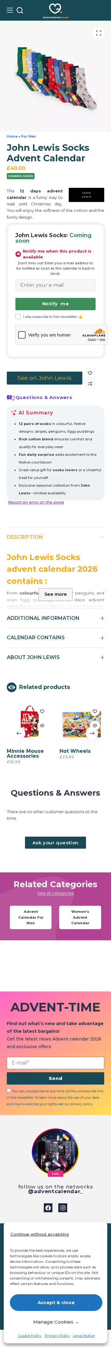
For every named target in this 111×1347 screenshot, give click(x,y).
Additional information (43, 618)
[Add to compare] (90, 383)
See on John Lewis (44, 377)
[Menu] (10, 10)
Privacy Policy (57, 1335)
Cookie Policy (30, 1335)
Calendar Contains (36, 638)
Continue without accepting (39, 1234)
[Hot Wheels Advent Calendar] (81, 724)
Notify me (55, 304)
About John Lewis (33, 657)
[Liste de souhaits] (91, 10)
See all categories (55, 893)
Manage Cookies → (56, 1322)
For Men (28, 136)
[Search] (20, 10)
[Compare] (101, 10)
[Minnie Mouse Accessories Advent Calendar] (29, 724)
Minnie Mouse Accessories (25, 753)
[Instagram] (62, 1207)
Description (25, 537)
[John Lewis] (86, 195)
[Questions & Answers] (11, 398)
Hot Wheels (74, 751)
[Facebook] (48, 1207)
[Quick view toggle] (42, 726)
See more (55, 594)
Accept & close (56, 1302)
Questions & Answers (43, 397)
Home (12, 136)
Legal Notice (84, 1335)
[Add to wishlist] (90, 372)
